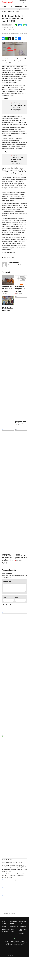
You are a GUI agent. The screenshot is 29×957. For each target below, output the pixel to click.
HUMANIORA (11, 11)
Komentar (7, 582)
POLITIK (10, 6)
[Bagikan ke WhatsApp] (24, 24)
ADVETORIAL (13, 921)
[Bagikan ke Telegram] (26, 24)
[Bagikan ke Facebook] (19, 24)
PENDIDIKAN (13, 924)
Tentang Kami (22, 921)
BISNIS (12, 931)
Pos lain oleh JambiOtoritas (15, 264)
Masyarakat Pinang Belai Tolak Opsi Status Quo (20, 423)
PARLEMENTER (14, 926)
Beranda (4, 11)
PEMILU (12, 929)
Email (17, 597)
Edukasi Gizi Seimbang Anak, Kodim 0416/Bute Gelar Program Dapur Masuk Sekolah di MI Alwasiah (14, 875)
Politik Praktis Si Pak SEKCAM (9, 862)
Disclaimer (21, 933)
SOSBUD (18, 11)
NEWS (3, 921)
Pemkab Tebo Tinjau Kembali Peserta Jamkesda (17, 159)
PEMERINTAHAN (18, 6)
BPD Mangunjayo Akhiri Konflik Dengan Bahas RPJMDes (7, 309)
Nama (5, 597)
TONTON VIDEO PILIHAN (9, 913)
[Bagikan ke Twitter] (21, 24)
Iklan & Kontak (22, 926)
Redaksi (21, 924)
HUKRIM (4, 6)
